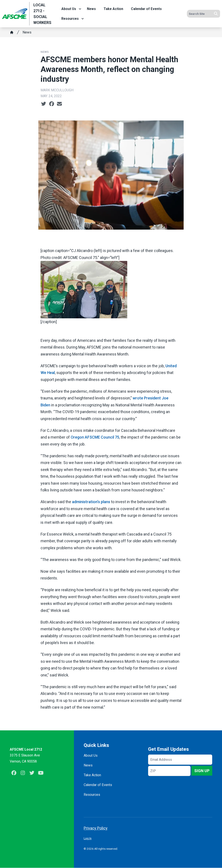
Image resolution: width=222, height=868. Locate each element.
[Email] (59, 104)
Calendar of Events (146, 9)
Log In (87, 838)
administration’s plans (91, 501)
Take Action (113, 9)
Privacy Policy (96, 828)
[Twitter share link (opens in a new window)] (44, 104)
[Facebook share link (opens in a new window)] (52, 104)
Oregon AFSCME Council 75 (95, 437)
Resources (70, 19)
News (91, 9)
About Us (68, 9)
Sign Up (201, 770)
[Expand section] (80, 9)
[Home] (12, 32)
